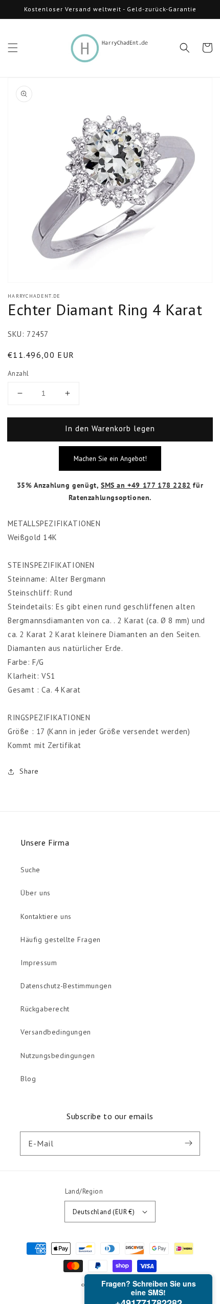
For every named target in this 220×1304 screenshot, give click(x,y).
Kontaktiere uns (46, 916)
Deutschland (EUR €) (104, 1211)
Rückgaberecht (45, 1008)
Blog (28, 1078)
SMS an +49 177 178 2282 (146, 485)
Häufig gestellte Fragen (60, 939)
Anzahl (18, 373)
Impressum (38, 962)
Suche (30, 869)
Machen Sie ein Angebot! (110, 458)
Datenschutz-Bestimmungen (66, 985)
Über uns (35, 892)
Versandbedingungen (55, 1032)
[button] (13, 47)
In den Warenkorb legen (110, 428)
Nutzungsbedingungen (57, 1055)
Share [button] (29, 771)
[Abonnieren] (188, 1143)
